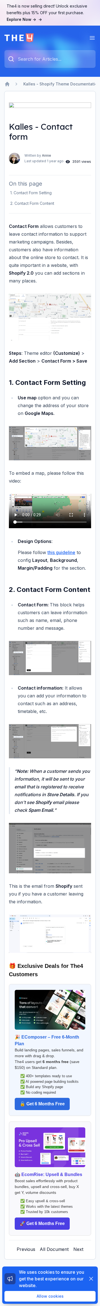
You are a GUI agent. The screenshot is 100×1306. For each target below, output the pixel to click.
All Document (54, 1249)
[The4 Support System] (19, 37)
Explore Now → (24, 19)
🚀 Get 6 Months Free (42, 1223)
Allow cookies (50, 1296)
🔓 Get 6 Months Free (42, 1103)
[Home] (7, 84)
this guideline (61, 552)
